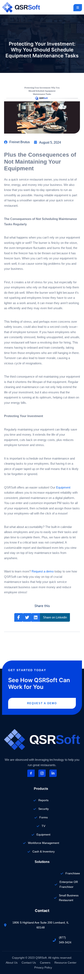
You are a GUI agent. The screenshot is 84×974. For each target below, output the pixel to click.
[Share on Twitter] (27, 617)
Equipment (63, 487)
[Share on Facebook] (18, 617)
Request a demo (43, 571)
